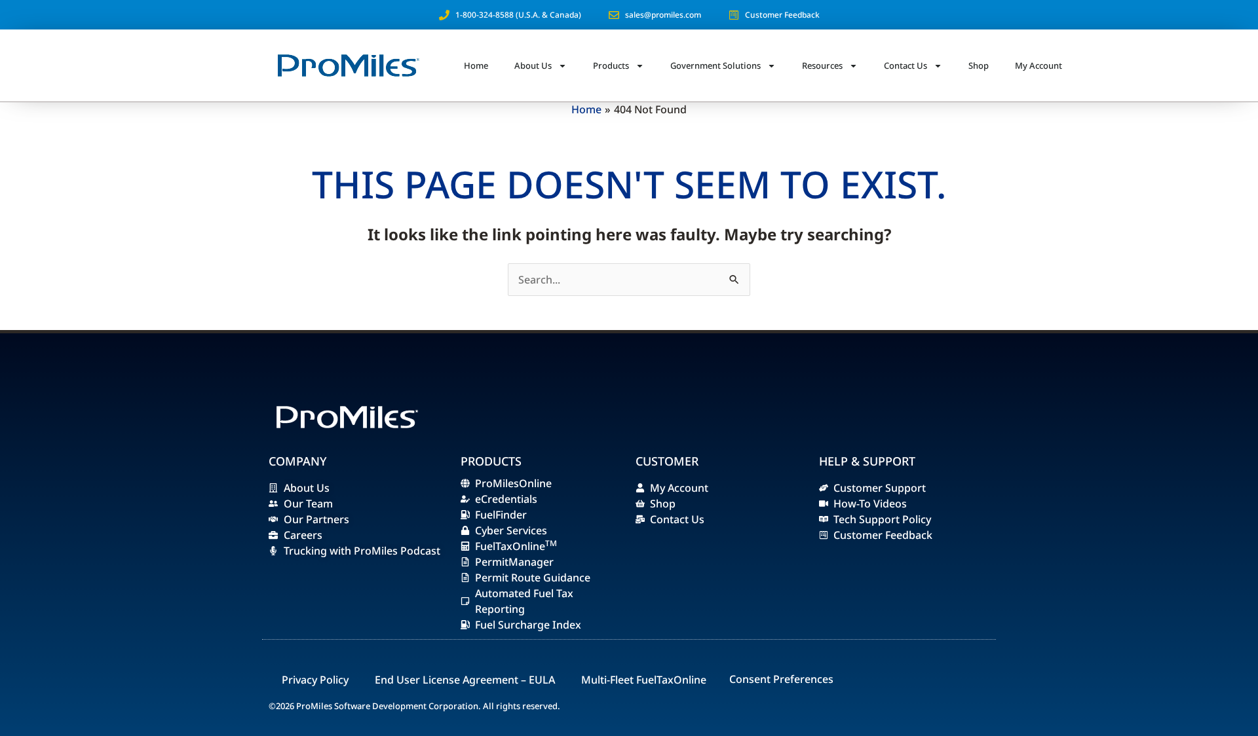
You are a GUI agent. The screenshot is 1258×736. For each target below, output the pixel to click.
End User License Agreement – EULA (465, 679)
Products (611, 65)
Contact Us (905, 65)
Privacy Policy (315, 679)
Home (476, 65)
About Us (533, 65)
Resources (822, 65)
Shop (978, 65)
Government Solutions (715, 65)
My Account (1038, 65)
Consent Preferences (781, 679)
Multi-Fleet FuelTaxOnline (643, 679)
